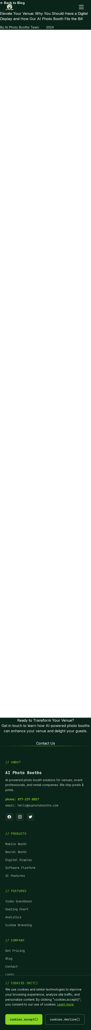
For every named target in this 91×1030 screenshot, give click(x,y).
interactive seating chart (43, 404)
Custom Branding (18, 925)
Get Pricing (15, 951)
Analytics (13, 917)
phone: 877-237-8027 (22, 799)
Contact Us (45, 743)
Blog (8, 959)
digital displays (38, 53)
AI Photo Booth (57, 93)
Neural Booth (16, 852)
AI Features (15, 876)
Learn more (65, 1004)
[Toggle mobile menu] (81, 7)
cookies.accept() (24, 1019)
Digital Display (18, 860)
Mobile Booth (16, 844)
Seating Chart (16, 909)
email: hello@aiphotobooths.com (31, 805)
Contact (11, 967)
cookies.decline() (65, 1019)
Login (9, 974)
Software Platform (20, 868)
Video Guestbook (18, 901)
